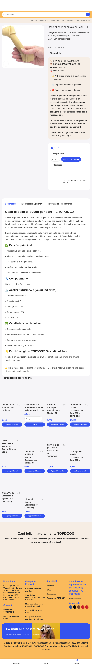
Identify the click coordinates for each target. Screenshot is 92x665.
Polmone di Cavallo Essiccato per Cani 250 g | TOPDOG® (76, 410)
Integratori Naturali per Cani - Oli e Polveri (34, 618)
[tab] (10, 203)
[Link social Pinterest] (87, 607)
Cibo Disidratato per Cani (34, 611)
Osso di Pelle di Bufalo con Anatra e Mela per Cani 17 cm (34, 407)
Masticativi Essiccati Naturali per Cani (34, 605)
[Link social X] (74, 607)
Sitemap (46, 649)
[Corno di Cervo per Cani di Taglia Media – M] (57, 392)
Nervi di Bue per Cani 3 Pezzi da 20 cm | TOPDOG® (53, 450)
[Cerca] (88, 14)
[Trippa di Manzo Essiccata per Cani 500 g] (34, 486)
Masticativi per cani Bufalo (68, 36)
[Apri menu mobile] (3, 8)
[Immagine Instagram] (12, 558)
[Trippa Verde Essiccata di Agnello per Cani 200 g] (12, 483)
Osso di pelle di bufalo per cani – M (8, 407)
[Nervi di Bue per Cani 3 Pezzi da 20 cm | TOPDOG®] (57, 436)
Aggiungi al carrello (71, 159)
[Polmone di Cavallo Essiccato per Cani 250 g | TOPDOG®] (80, 392)
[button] (12, 424)
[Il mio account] (89, 8)
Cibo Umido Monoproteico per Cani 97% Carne (35, 597)
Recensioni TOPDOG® (56, 598)
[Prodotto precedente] (3, 20)
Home (34, 20)
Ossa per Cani (64, 32)
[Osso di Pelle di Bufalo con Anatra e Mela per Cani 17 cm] (34, 392)
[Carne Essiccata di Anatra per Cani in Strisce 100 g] (12, 433)
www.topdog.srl (75, 598)
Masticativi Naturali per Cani (51, 20)
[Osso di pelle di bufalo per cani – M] (12, 392)
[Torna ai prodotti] (5, 20)
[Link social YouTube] (82, 607)
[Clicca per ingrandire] (5, 63)
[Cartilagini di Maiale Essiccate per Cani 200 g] (80, 439)
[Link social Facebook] (70, 607)
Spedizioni (51, 594)
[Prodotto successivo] (8, 20)
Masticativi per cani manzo (78, 20)
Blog (49, 590)
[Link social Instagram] (78, 607)
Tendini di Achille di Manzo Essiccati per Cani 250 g (30, 457)
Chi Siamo (51, 586)
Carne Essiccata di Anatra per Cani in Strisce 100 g (9, 446)
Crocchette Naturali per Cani (33, 589)
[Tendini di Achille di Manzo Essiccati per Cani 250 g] (34, 439)
